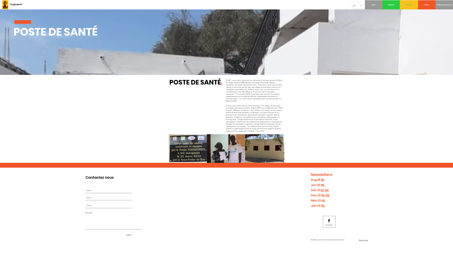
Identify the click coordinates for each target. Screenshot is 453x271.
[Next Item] (280, 148)
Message (88, 213)
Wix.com (342, 240)
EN (327, 190)
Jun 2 (315, 185)
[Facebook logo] (329, 220)
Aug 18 (316, 180)
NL (323, 180)
